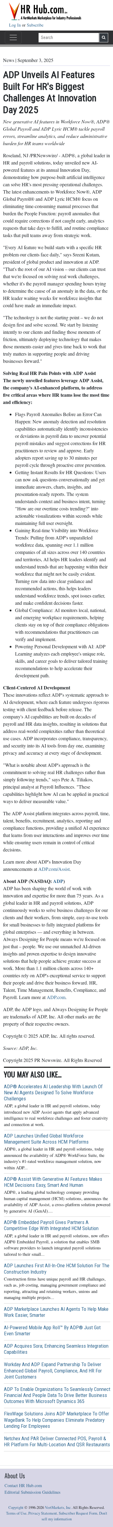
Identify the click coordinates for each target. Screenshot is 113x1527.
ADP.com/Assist (54, 869)
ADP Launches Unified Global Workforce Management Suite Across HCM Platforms (46, 1139)
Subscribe (35, 25)
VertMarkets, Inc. (58, 1507)
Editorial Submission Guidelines (33, 1492)
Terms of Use (16, 1513)
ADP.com (56, 997)
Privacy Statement (42, 1513)
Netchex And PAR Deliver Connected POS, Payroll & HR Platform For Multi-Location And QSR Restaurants (57, 1441)
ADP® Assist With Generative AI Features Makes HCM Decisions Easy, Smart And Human (53, 1182)
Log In (15, 25)
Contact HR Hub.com (23, 1485)
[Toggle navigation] (13, 37)
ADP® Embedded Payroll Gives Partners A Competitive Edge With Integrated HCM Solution (51, 1225)
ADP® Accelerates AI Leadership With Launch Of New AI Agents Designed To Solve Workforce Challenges (53, 1092)
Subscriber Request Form (78, 1513)
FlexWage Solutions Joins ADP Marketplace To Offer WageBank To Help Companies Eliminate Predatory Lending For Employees (56, 1420)
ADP (58, 880)
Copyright (16, 1507)
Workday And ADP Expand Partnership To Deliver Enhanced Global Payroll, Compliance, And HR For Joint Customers (53, 1370)
